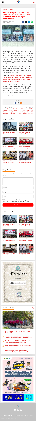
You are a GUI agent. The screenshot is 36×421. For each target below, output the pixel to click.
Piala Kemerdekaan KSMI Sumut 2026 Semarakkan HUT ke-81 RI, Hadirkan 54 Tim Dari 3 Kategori (18, 346)
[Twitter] (18, 103)
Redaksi (3, 417)
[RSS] (21, 103)
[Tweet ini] (26, 22)
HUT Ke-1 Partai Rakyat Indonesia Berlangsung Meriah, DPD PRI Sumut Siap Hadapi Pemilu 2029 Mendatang (9, 147)
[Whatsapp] (32, 22)
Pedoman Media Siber (12, 417)
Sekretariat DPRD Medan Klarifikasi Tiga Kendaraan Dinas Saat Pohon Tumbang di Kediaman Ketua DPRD (10, 133)
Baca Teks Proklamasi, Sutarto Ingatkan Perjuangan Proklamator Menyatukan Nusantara (26, 133)
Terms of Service (5, 418)
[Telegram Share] (29, 22)
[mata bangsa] (18, 2)
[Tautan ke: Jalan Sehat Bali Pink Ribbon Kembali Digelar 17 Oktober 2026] (18, 320)
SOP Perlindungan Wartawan (26, 417)
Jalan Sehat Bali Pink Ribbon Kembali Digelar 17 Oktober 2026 (17, 332)
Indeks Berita (14, 418)
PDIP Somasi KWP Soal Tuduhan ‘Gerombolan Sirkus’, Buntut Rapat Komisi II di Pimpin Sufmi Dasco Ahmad (9, 161)
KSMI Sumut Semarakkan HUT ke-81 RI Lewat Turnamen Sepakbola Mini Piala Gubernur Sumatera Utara (18, 336)
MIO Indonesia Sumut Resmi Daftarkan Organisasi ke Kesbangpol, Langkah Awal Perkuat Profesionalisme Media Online (26, 161)
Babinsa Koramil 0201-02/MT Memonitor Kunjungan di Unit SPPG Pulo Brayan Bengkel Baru (26, 110)
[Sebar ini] (23, 22)
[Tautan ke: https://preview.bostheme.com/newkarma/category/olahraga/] (33, 308)
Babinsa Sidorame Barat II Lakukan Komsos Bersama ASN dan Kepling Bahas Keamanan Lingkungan (10, 110)
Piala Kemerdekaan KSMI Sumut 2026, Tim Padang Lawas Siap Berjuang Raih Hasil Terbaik (18, 341)
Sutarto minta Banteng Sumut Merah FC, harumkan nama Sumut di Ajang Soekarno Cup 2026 (26, 147)
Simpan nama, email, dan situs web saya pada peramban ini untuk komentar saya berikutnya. (16, 200)
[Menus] (2, 2)
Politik (4, 22)
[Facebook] (14, 103)
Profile (31, 415)
